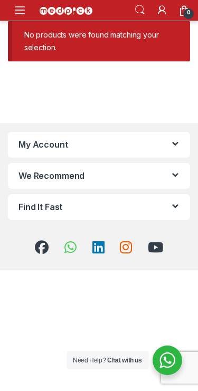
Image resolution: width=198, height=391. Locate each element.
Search (140, 10)
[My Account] (162, 10)
